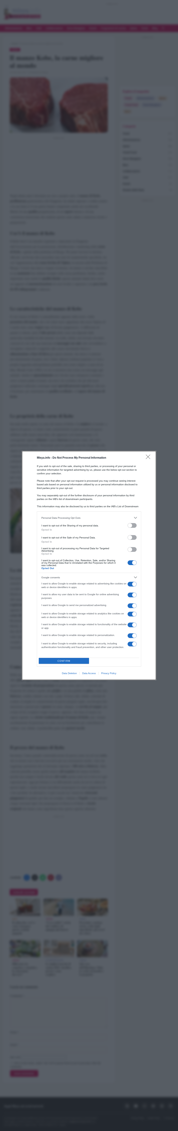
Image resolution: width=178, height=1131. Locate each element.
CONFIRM (64, 661)
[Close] (149, 458)
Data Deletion (69, 673)
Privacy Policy (108, 673)
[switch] (132, 525)
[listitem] (89, 518)
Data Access (89, 673)
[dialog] (89, 565)
